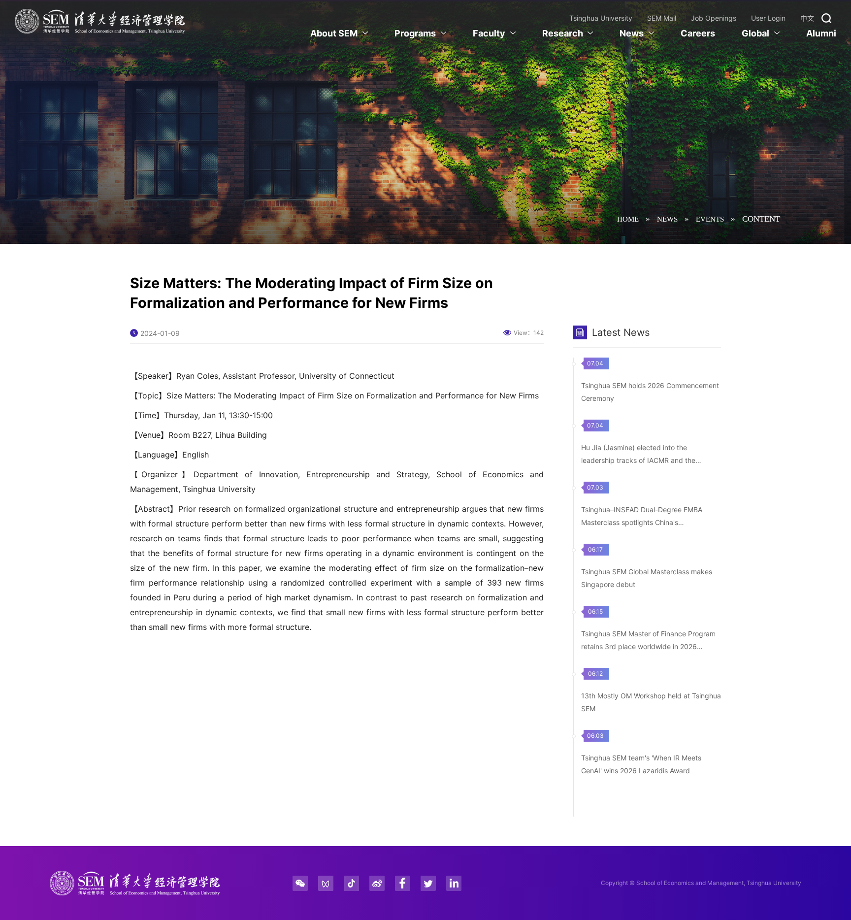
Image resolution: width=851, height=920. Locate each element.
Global (755, 33)
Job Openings (713, 18)
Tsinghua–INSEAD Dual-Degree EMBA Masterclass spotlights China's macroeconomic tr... (641, 522)
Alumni (821, 33)
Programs (415, 33)
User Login (768, 18)
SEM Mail (661, 18)
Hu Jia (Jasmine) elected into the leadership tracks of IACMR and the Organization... (638, 460)
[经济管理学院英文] (100, 21)
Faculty (489, 33)
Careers (698, 33)
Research (562, 33)
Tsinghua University (600, 18)
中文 (807, 18)
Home (628, 219)
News (632, 33)
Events (710, 219)
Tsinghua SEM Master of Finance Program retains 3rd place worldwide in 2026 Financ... (648, 646)
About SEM (334, 33)
